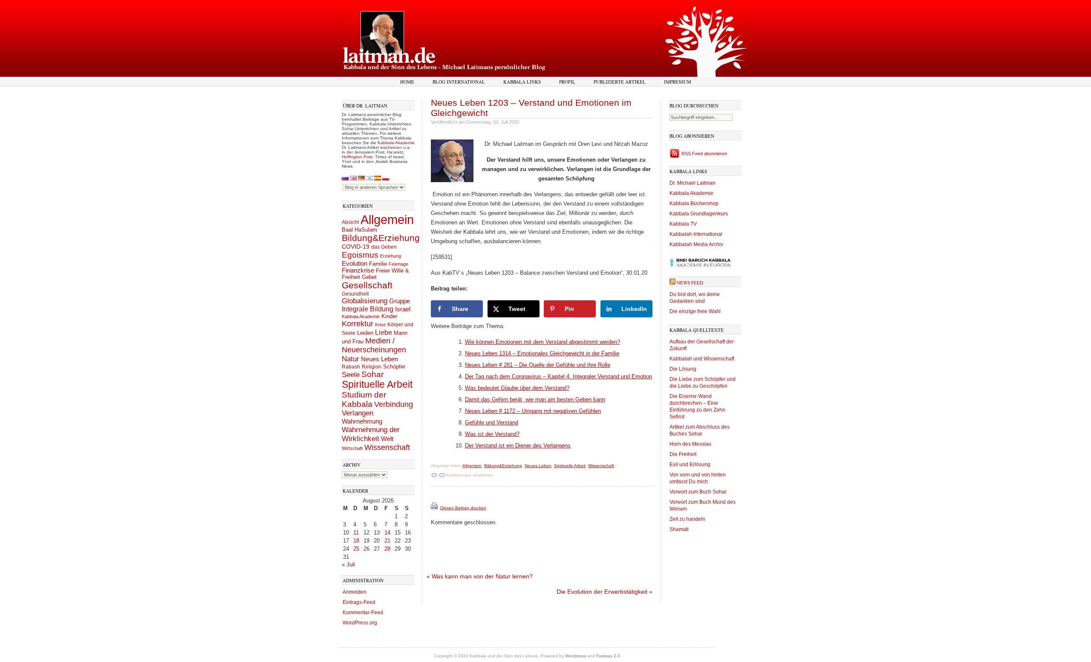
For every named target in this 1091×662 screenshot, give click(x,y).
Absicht (350, 222)
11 (356, 532)
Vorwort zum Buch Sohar (698, 492)
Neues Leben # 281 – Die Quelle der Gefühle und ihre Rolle (537, 365)
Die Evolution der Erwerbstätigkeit (602, 591)
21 (387, 540)
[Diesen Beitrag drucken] (435, 507)
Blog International (459, 81)
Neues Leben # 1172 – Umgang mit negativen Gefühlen (533, 411)
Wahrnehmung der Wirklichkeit (371, 434)
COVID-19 (355, 246)
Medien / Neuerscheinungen (374, 345)
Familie (378, 264)
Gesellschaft (367, 285)
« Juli (348, 564)
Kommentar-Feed (363, 613)
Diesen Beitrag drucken (463, 507)
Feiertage (398, 264)
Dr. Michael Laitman (693, 183)
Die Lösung (683, 369)
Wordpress (575, 655)
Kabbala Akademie (396, 142)
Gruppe (399, 301)
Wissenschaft (387, 447)
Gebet (369, 277)
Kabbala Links (522, 81)
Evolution (354, 263)
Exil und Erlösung (690, 464)
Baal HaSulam (359, 230)
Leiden (365, 333)
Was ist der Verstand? (492, 434)
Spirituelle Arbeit (377, 384)
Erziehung (390, 255)
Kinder (389, 316)
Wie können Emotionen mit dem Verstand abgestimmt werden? (542, 342)
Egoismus (360, 254)
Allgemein (387, 219)
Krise (380, 324)
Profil (567, 81)
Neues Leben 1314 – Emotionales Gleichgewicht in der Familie (542, 353)
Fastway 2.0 (608, 655)
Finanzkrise (358, 270)
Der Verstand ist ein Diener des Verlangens (518, 445)
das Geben (384, 247)
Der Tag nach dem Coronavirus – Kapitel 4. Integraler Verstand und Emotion (558, 376)
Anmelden (355, 592)
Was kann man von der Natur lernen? (482, 576)
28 (387, 549)
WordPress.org (360, 623)
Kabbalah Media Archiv (696, 244)
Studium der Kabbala (364, 399)
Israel (402, 309)
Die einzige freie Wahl (695, 311)
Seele (351, 375)
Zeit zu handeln (687, 519)
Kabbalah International (696, 234)
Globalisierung (364, 301)
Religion (371, 366)
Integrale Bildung (367, 309)
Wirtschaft (352, 448)
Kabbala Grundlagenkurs (699, 214)
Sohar (372, 374)
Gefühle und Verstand (491, 422)
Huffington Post (357, 156)
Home (407, 81)
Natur (350, 358)
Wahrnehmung (362, 421)
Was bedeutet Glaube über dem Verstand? (517, 388)
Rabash (351, 367)
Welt (387, 438)
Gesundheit (355, 294)
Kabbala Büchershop (694, 203)
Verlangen (357, 413)
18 (356, 540)
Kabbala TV (683, 224)
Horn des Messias (690, 444)
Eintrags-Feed (359, 602)
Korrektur (357, 323)
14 (387, 532)
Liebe (383, 332)
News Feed (690, 282)
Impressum (677, 81)
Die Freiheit (683, 454)
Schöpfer (394, 366)
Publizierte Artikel (620, 81)
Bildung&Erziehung (381, 238)
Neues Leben (379, 359)
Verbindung (393, 404)
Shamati (679, 529)
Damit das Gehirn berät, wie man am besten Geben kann (535, 399)
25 (356, 549)
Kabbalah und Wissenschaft (702, 359)
